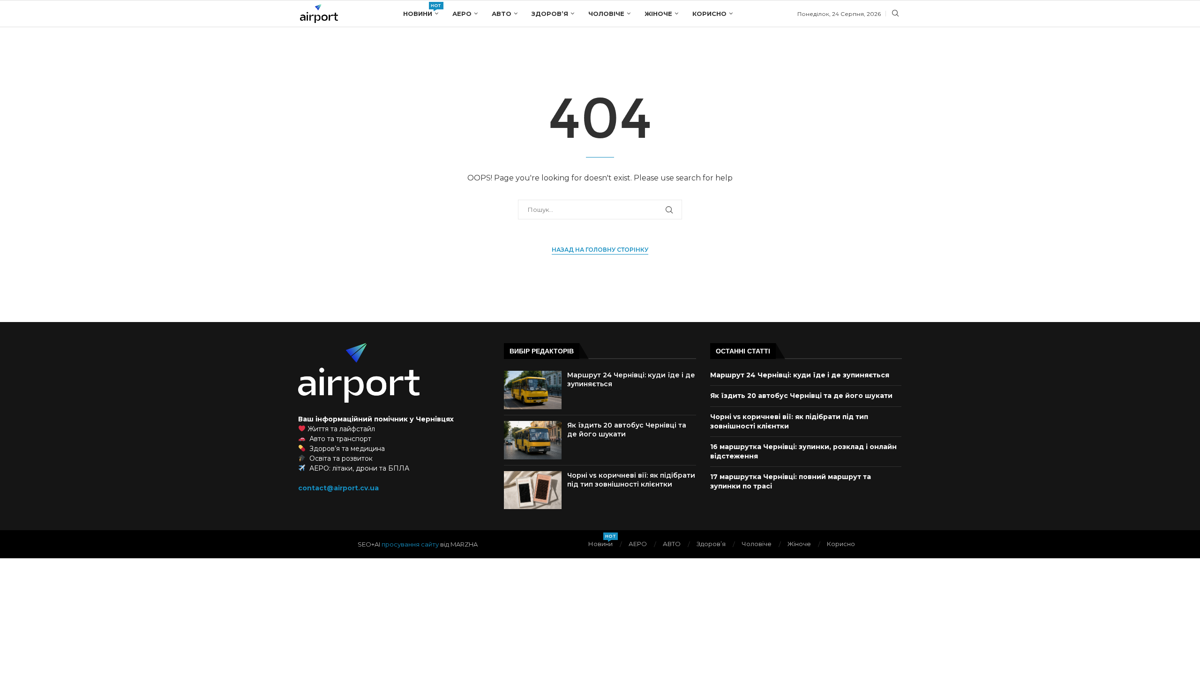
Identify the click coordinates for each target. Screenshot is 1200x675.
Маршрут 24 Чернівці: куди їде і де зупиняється (799, 375)
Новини (420, 10)
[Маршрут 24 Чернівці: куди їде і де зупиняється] (533, 390)
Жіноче (658, 13)
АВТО (501, 13)
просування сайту (410, 544)
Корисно (709, 13)
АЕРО (462, 13)
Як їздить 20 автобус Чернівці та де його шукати (801, 395)
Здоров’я (550, 13)
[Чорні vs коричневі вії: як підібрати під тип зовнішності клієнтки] (533, 490)
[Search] (895, 14)
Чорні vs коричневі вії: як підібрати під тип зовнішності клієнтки (631, 480)
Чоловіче (606, 13)
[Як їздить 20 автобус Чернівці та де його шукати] (533, 440)
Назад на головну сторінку (600, 249)
